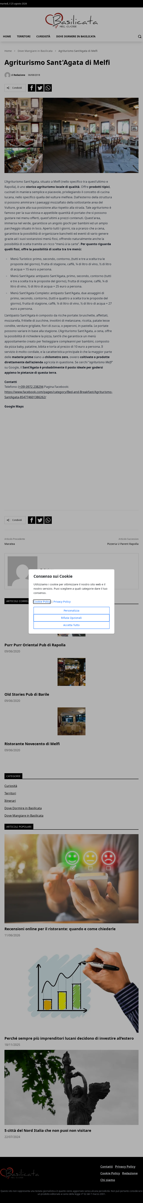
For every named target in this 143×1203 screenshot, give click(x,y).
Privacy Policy (62, 602)
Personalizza (71, 610)
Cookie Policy (42, 602)
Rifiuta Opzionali (71, 618)
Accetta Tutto (71, 625)
